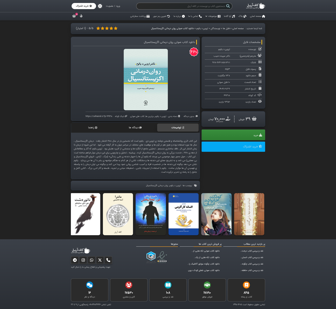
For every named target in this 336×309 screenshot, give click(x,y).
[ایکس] (100, 261)
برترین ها (149, 116)
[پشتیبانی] (91, 261)
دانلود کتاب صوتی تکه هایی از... (206, 251)
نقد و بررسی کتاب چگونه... (251, 264)
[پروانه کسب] (151, 257)
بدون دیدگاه (189, 116)
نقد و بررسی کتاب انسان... (251, 257)
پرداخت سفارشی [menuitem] (138, 16)
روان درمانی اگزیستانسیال (157, 185)
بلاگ (240, 16)
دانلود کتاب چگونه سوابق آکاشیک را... (203, 264)
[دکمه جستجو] (228, 6)
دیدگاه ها (134, 128)
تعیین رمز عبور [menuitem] (159, 16)
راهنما (91, 128)
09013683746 (95, 304)
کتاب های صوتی (137, 116)
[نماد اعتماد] (163, 257)
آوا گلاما (227, 16)
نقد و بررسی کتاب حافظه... (251, 270)
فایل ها (226, 28)
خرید (255, 135)
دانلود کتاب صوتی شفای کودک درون (204, 270)
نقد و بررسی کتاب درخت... (251, 251)
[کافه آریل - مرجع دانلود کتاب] (255, 8)
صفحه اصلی (255, 16)
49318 (227, 95)
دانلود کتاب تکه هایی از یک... (207, 257)
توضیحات (176, 128)
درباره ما (177, 16)
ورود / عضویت (113, 6)
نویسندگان (215, 28)
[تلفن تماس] (108, 261)
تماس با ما (193, 16)
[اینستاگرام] (83, 261)
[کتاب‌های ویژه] (81, 16)
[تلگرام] (75, 261)
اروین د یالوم (202, 28)
